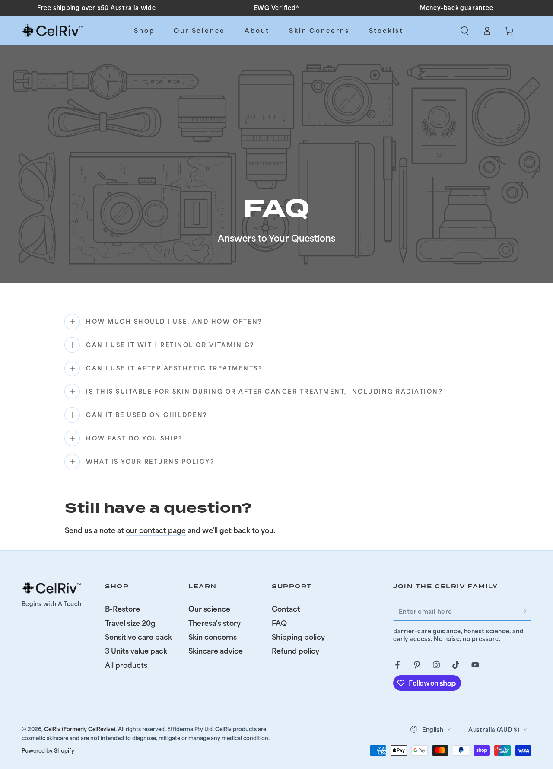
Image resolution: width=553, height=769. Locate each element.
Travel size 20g (130, 623)
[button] (464, 30)
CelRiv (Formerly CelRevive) (79, 728)
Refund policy (295, 650)
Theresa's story (214, 623)
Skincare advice (215, 650)
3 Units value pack (136, 650)
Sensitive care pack (138, 636)
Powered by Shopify (48, 750)
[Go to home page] (53, 30)
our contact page (156, 530)
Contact (286, 608)
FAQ (279, 623)
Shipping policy (298, 636)
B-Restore (122, 608)
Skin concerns (212, 636)
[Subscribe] (526, 610)
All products (126, 665)
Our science (209, 608)
